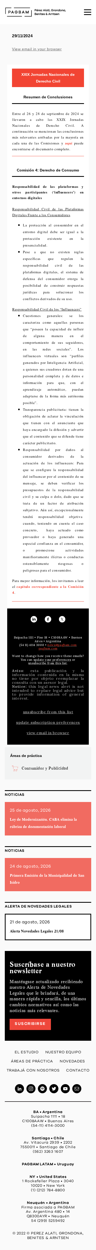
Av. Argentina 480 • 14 (48, 1212)
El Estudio (26, 1052)
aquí (69, 142)
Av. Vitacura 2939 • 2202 (48, 1142)
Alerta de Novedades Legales (38, 906)
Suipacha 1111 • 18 (48, 1116)
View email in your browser (37, 49)
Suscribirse (30, 1024)
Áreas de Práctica (32, 1061)
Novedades (72, 1061)
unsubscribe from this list (48, 712)
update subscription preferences (48, 722)
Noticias (15, 795)
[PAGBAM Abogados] (35, 12)
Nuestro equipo (63, 1052)
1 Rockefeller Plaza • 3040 (48, 1181)
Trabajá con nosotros (33, 1070)
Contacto (77, 1070)
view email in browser (48, 732)
